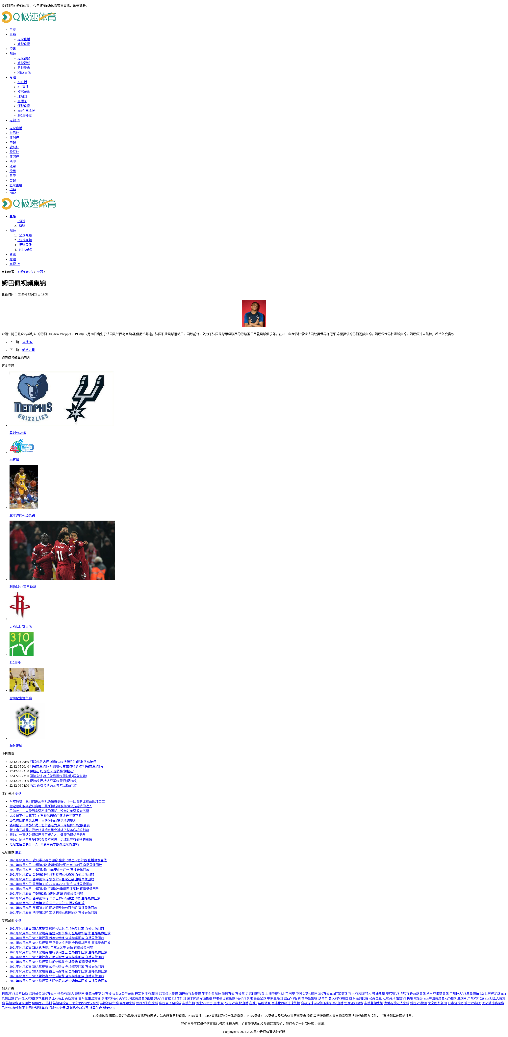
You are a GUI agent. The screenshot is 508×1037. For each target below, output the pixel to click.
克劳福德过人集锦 (396, 1003)
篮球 (21, 226)
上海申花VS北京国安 (280, 993)
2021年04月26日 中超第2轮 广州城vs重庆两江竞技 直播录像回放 (54, 888)
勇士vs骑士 (56, 998)
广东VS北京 (475, 998)
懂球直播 (23, 106)
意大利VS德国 (338, 998)
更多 (18, 793)
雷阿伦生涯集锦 (89, 998)
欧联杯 (14, 152)
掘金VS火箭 (57, 1008)
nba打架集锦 (338, 993)
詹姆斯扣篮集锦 (147, 1003)
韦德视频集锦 (109, 1003)
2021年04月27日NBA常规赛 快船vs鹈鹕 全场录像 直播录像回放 (54, 962)
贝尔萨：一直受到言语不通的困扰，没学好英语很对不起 (49, 811)
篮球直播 (23, 44)
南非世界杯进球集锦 (285, 1003)
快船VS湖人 (65, 993)
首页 (13, 29)
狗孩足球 (307, 1003)
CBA (13, 189)
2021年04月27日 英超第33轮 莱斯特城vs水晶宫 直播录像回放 (52, 874)
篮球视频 (23, 63)
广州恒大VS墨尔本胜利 (31, 998)
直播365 (27, 342)
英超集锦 (71, 998)
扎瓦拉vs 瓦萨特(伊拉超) (57, 771)
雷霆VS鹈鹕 (404, 998)
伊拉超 (34, 771)
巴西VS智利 (292, 998)
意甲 (13, 175)
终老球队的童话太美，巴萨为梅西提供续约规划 (43, 820)
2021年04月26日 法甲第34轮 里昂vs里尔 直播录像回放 (47, 903)
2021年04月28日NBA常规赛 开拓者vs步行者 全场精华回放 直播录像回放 (60, 942)
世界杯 (14, 133)
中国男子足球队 (170, 1003)
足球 (21, 221)
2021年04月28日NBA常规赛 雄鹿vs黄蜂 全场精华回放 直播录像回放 (57, 938)
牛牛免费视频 (211, 993)
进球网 (462, 998)
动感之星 (28, 350)
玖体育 (323, 998)
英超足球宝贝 (62, 1003)
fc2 (482, 993)
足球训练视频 (255, 993)
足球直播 (23, 39)
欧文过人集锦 (168, 993)
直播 (13, 34)
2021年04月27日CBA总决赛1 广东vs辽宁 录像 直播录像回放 (51, 947)
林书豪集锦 (309, 998)
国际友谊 (36, 776)
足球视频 (23, 58)
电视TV (15, 120)
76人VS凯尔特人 (359, 993)
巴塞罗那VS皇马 (146, 993)
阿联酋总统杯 (39, 761)
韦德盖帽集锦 (373, 1003)
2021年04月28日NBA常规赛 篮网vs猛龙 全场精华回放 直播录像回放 (57, 928)
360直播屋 (24, 115)
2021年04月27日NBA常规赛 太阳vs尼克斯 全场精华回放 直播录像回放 (58, 981)
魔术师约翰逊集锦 (199, 998)
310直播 (23, 87)
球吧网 (22, 96)
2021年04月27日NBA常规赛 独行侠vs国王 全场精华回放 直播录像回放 (58, 952)
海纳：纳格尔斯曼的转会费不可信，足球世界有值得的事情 (51, 839)
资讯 (13, 48)
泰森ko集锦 (93, 993)
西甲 (13, 161)
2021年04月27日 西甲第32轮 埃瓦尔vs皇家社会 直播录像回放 (52, 879)
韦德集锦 (188, 1003)
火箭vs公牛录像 (123, 993)
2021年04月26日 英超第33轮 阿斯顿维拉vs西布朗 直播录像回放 (53, 908)
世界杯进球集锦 (37, 1008)
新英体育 (109, 1008)
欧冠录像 (23, 91)
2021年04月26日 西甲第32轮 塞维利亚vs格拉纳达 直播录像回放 (53, 912)
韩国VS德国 (418, 1003)
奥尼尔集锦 (127, 1003)
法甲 (13, 166)
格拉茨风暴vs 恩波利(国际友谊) (65, 776)
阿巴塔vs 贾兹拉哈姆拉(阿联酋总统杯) (76, 766)
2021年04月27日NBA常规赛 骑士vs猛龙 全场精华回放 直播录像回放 (57, 976)
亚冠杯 (14, 156)
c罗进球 (450, 998)
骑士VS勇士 (204, 1003)
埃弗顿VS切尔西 (397, 993)
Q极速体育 (26, 272)
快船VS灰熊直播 (236, 1003)
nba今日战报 (26, 110)
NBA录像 (24, 72)
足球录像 (23, 67)
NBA (13, 192)
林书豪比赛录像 (224, 998)
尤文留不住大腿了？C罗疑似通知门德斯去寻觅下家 (46, 815)
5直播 (149, 998)
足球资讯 (389, 998)
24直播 (22, 82)
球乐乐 (418, 998)
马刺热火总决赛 (77, 1008)
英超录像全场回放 (18, 1003)
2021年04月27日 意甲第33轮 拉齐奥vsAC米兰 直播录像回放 (51, 884)
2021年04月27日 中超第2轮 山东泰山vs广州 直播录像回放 (49, 869)
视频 (13, 53)
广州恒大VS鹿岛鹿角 (464, 993)
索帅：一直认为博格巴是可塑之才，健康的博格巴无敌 (48, 834)
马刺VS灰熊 (244, 998)
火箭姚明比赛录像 (131, 998)
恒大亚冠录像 (353, 1003)
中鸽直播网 (275, 998)
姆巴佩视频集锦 (190, 993)
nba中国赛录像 (434, 998)
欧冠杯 (14, 147)
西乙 (33, 785)
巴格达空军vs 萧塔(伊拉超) (58, 780)
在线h (253, 1003)
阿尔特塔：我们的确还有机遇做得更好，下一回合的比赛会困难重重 (57, 801)
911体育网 (179, 998)
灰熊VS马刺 (109, 998)
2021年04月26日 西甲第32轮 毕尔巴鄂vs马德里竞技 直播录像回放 (55, 898)
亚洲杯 (14, 137)
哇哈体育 (264, 1003)
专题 (13, 77)
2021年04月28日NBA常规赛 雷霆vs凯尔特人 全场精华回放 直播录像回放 (60, 933)
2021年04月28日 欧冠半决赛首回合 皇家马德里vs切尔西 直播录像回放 (58, 860)
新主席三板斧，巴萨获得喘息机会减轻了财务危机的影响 (49, 830)
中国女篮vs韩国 (307, 993)
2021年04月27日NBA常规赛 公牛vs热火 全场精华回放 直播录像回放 (57, 966)
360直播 (337, 1003)
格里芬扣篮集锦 (437, 993)
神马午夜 (95, 1008)
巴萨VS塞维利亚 (13, 1008)
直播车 (22, 101)
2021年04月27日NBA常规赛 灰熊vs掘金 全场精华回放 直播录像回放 (57, 957)
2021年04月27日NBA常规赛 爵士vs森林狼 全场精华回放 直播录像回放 (58, 971)
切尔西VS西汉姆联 (85, 1003)
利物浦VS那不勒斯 (15, 993)
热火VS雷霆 (162, 998)
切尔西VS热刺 (42, 1003)
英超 (13, 180)
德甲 (13, 171)
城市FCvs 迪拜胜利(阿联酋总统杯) (73, 761)
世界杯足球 (492, 993)
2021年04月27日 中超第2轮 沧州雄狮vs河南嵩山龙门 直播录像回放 (56, 865)
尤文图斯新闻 (437, 1003)
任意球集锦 (418, 993)
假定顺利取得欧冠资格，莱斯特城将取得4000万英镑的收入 (51, 806)
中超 (13, 142)
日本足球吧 (456, 1003)
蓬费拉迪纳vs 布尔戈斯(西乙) (57, 785)
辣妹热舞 (378, 993)
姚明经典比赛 (358, 998)
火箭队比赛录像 (493, 1003)
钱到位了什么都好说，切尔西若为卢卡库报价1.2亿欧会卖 (50, 825)
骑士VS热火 (472, 1003)
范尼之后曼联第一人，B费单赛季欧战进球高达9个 (45, 844)
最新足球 (260, 998)
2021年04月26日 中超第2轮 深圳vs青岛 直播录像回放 (46, 893)
